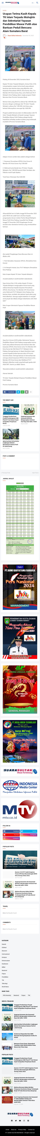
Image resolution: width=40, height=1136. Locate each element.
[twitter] (15, 1120)
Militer (3, 967)
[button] (2, 2)
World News (5, 986)
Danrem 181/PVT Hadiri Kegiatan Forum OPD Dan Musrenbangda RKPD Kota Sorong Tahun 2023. (26, 873)
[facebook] (11, 1120)
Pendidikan (5, 977)
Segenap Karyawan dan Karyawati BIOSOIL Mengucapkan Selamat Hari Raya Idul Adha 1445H (29, 419)
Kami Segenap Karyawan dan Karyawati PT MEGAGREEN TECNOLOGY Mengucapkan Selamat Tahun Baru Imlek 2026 (26, 1099)
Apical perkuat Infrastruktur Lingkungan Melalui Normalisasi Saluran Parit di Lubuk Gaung (11, 443)
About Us (13, 1129)
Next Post (35, 473)
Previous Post (6, 473)
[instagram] (24, 1120)
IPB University (7, 995)
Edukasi (4, 947)
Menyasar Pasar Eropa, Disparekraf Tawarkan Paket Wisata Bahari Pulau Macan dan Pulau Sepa (25, 1045)
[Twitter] (18, 392)
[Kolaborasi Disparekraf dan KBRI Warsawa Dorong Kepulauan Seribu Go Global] (7, 1036)
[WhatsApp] (22, 392)
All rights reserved (29, 1132)
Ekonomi (4, 951)
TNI (3, 980)
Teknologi (4, 983)
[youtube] (20, 1120)
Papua (4, 973)
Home (4, 10)
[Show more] (31, 392)
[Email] (26, 392)
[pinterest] (28, 1120)
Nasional (4, 970)
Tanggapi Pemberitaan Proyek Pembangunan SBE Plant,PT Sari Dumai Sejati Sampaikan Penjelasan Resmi (11, 420)
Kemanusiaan (6, 960)
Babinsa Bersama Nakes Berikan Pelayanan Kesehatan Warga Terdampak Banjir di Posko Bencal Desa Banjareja (25, 894)
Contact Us (31, 1129)
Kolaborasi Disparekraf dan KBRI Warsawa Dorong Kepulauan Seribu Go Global (25, 1035)
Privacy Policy (22, 1129)
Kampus (4, 957)
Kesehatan (5, 964)
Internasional (5, 954)
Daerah (4, 944)
